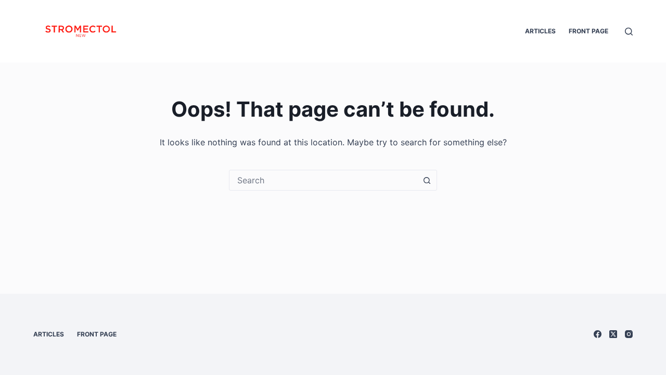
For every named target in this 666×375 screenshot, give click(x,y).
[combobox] (323, 180)
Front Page (588, 31)
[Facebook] (597, 334)
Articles (540, 31)
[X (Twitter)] (613, 334)
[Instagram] (629, 334)
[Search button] (427, 180)
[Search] (629, 31)
